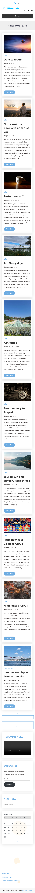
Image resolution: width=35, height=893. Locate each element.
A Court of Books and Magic (11, 880)
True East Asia (6, 877)
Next (18, 727)
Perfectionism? (14, 196)
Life (5, 55)
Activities (10, 342)
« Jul (16, 841)
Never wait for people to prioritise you (16, 127)
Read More (9, 92)
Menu (18, 16)
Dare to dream (13, 59)
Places (10, 668)
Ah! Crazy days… (15, 263)
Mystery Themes (27, 890)
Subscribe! (9, 785)
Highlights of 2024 (16, 605)
